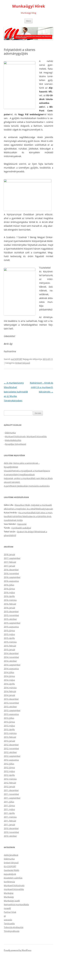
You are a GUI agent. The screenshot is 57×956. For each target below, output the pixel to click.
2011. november (11, 794)
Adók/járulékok (11, 855)
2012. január (9, 786)
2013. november (11, 702)
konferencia (9, 881)
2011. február (10, 820)
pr (5, 915)
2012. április (9, 775)
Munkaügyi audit (12, 900)
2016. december (11, 569)
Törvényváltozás (11, 931)
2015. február (10, 645)
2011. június (9, 805)
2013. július (9, 718)
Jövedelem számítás (13, 877)
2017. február (10, 562)
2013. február (10, 737)
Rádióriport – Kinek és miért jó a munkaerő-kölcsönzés (41, 387)
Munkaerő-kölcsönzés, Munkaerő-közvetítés (26, 436)
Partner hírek (10, 912)
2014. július (9, 672)
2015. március (10, 642)
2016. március (10, 600)
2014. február (10, 691)
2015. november (11, 615)
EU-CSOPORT (10, 866)
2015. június (9, 630)
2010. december (11, 828)
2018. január (9, 554)
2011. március (10, 817)
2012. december (11, 744)
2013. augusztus (11, 714)
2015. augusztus (11, 626)
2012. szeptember (12, 756)
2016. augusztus (11, 581)
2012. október (10, 752)
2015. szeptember (12, 622)
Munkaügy (9, 896)
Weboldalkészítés (13, 440)
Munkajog (8, 893)
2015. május (9, 634)
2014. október (10, 661)
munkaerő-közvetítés (14, 889)
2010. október (10, 836)
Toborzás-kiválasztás (13, 927)
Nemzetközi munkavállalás (16, 904)
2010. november (11, 832)
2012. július (9, 763)
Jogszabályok (10, 874)
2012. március (10, 778)
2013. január (9, 740)
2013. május (9, 725)
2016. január (9, 607)
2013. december (11, 699)
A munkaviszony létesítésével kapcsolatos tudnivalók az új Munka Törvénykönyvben (16, 391)
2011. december (11, 790)
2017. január (9, 565)
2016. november (11, 573)
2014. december (11, 653)
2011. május (9, 809)
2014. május (9, 680)
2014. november (11, 657)
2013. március (10, 733)
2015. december (11, 611)
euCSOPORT (16, 359)
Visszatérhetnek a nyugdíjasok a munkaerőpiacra (27, 470)
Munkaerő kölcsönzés (14, 885)
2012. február (10, 782)
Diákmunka (10, 432)
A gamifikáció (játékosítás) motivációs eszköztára (27, 486)
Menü (28, 21)
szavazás (8, 919)
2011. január (9, 824)
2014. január (9, 695)
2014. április (9, 683)
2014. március (10, 687)
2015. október (10, 619)
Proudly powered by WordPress (17, 950)
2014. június (9, 676)
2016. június (9, 588)
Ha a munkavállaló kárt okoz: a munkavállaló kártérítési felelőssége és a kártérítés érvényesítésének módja (28, 516)
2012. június (9, 767)
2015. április (9, 638)
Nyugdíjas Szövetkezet (15, 444)
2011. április (9, 813)
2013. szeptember (12, 710)
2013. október (10, 706)
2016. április (9, 596)
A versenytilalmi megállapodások (19, 474)
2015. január (9, 649)
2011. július (9, 801)
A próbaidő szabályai (21, 527)
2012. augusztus (11, 759)
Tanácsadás (9, 923)
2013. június (9, 721)
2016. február (10, 603)
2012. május (9, 771)
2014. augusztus (11, 668)
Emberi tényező (22, 362)
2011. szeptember (12, 798)
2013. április (9, 729)
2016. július (9, 584)
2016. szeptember (12, 577)
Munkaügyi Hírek (28, 6)
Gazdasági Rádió (11, 870)
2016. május (9, 592)
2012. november (11, 748)
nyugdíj (7, 908)
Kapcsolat (22, 524)
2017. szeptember (12, 558)
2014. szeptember (12, 664)
